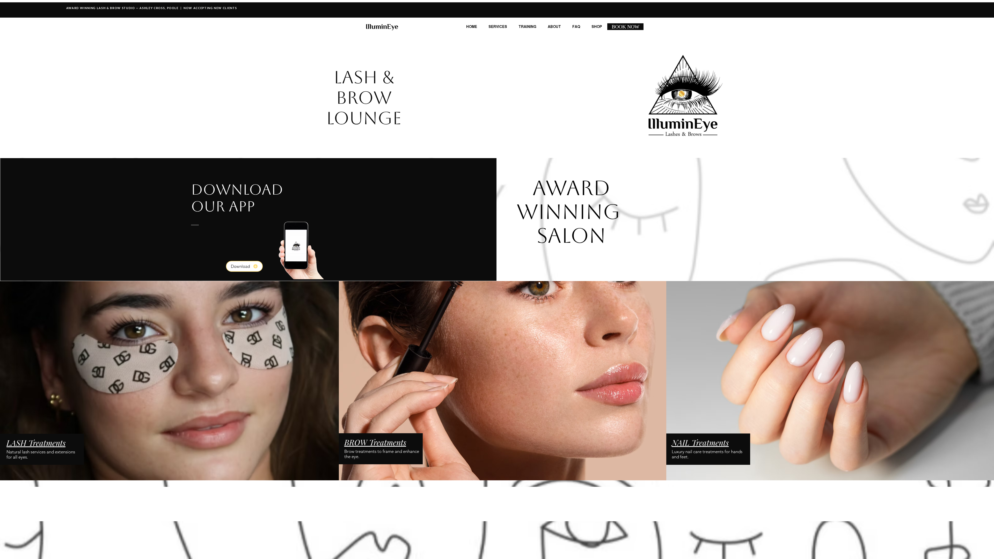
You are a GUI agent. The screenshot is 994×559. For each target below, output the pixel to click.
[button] (554, 27)
